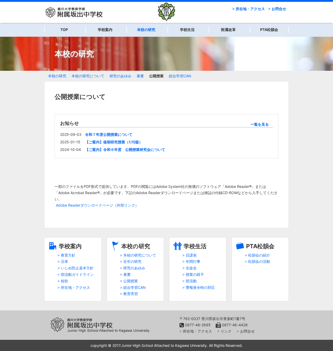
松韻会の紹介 (259, 255)
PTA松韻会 (269, 29)
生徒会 (191, 268)
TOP (64, 29)
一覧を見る (260, 124)
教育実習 (130, 293)
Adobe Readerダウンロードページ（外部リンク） (97, 205)
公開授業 (156, 76)
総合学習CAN (180, 76)
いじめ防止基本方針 (77, 268)
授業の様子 (195, 274)
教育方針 (68, 255)
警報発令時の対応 (200, 287)
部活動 (191, 281)
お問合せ (279, 9)
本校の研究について (88, 76)
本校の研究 (146, 29)
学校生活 (187, 29)
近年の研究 (132, 261)
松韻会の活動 (259, 261)
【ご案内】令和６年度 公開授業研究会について (125, 149)
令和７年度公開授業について (108, 134)
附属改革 (228, 29)
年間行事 (193, 261)
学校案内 (105, 29)
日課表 (191, 255)
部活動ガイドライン (77, 274)
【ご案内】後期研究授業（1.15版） (114, 142)
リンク (226, 331)
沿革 (64, 261)
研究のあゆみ (120, 76)
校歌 (64, 281)
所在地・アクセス (250, 9)
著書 (140, 76)
